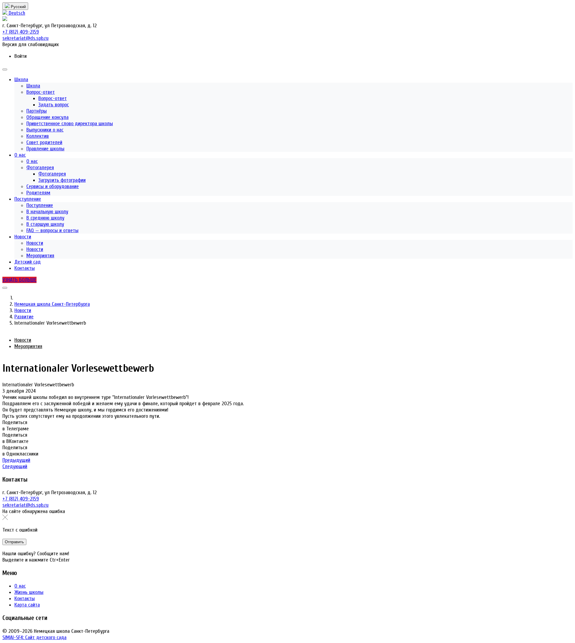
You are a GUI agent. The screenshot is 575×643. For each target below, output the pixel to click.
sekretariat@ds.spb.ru (25, 505)
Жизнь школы (28, 592)
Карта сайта (27, 605)
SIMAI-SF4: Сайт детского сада (34, 637)
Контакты (24, 598)
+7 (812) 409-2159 (20, 499)
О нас (20, 586)
